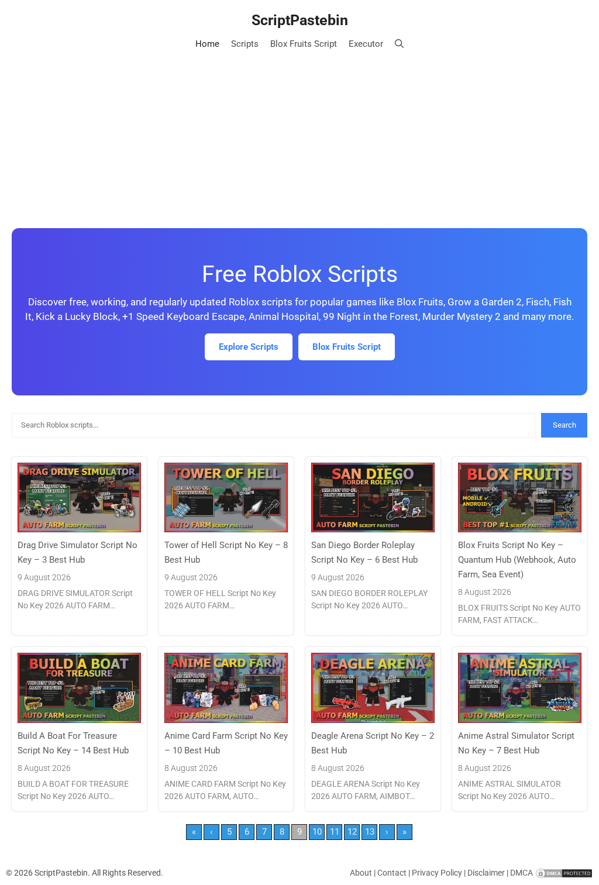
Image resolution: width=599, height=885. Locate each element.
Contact (392, 872)
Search (564, 425)
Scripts (245, 44)
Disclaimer (486, 872)
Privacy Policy (437, 872)
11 (334, 832)
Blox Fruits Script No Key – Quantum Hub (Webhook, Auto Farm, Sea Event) (517, 560)
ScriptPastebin (300, 20)
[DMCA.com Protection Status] (564, 872)
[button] (399, 43)
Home (207, 44)
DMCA (521, 872)
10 (317, 832)
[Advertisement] (299, 140)
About (361, 872)
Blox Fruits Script (303, 44)
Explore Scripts (248, 347)
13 (369, 832)
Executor (366, 44)
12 (352, 832)
